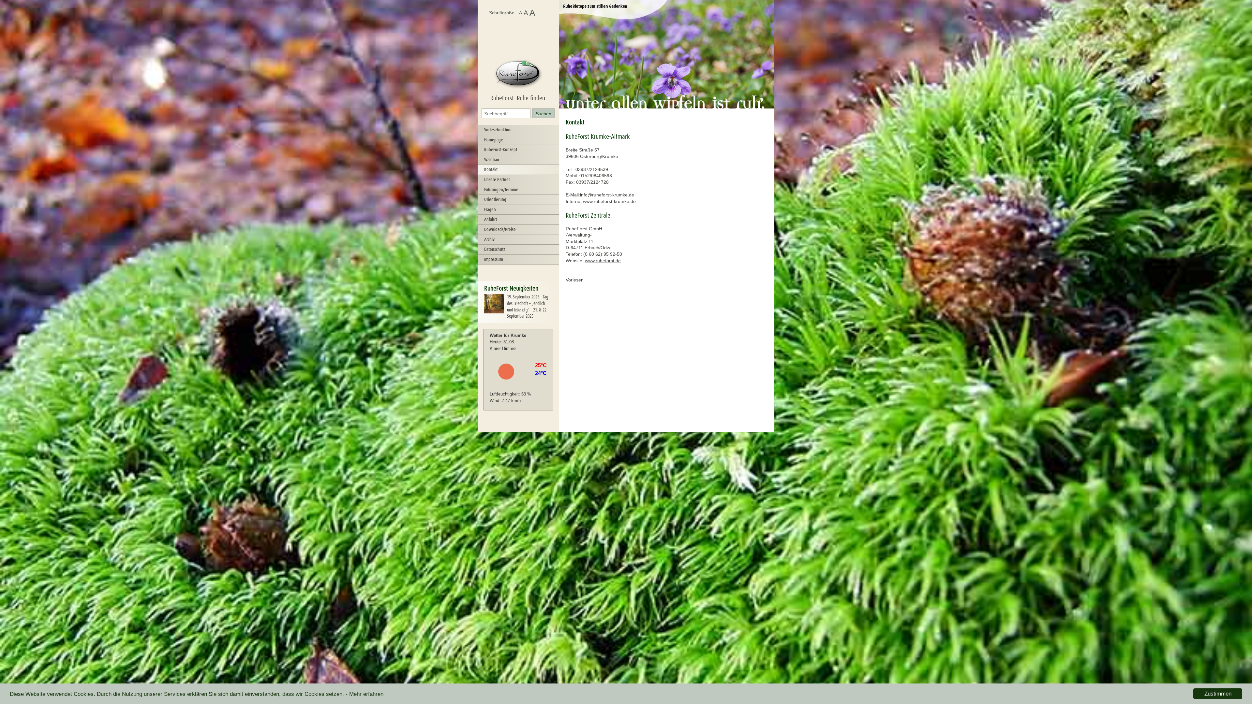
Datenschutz (494, 249)
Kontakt (491, 169)
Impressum (493, 259)
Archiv (489, 239)
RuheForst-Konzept (500, 149)
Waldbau (491, 160)
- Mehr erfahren (364, 694)
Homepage (493, 140)
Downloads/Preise (500, 229)
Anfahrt (490, 219)
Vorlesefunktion (498, 130)
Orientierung (495, 199)
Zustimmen (1217, 694)
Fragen (490, 209)
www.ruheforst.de (603, 260)
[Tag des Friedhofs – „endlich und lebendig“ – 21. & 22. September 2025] (494, 312)
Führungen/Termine (501, 190)
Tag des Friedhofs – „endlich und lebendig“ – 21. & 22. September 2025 (527, 306)
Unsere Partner (497, 179)
